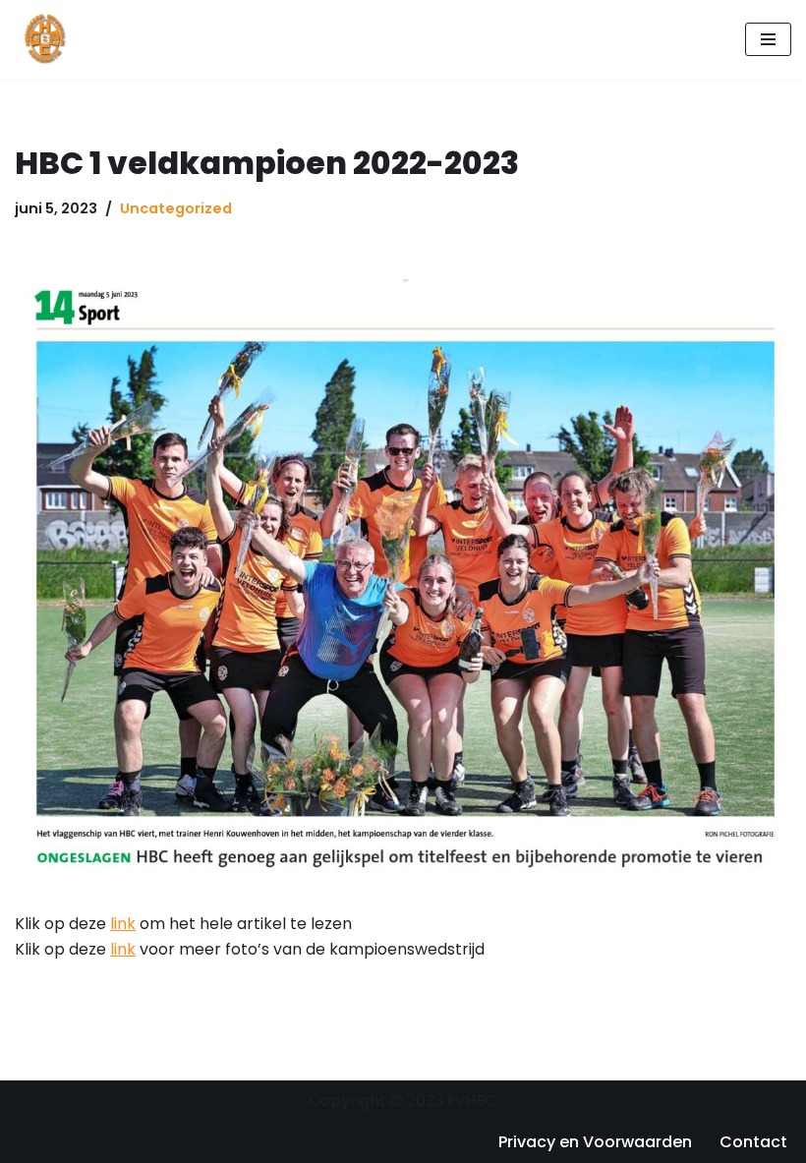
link (123, 923)
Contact (753, 1142)
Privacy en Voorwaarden (595, 1142)
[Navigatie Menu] (768, 39)
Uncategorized (176, 208)
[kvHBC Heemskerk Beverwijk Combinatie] (46, 39)
